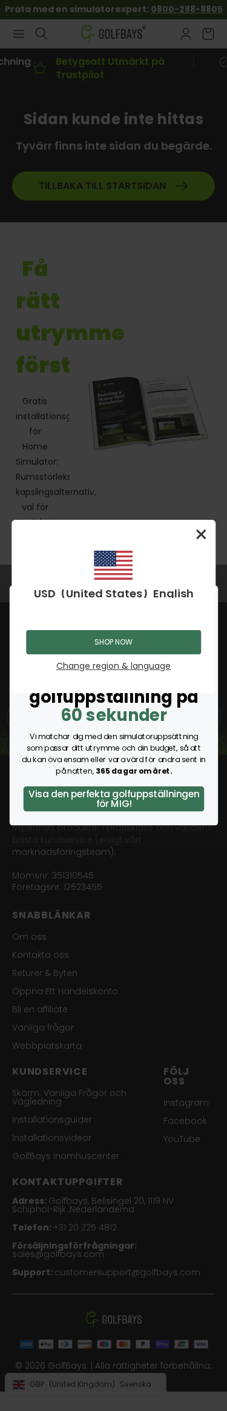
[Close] (200, 534)
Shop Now (113, 642)
